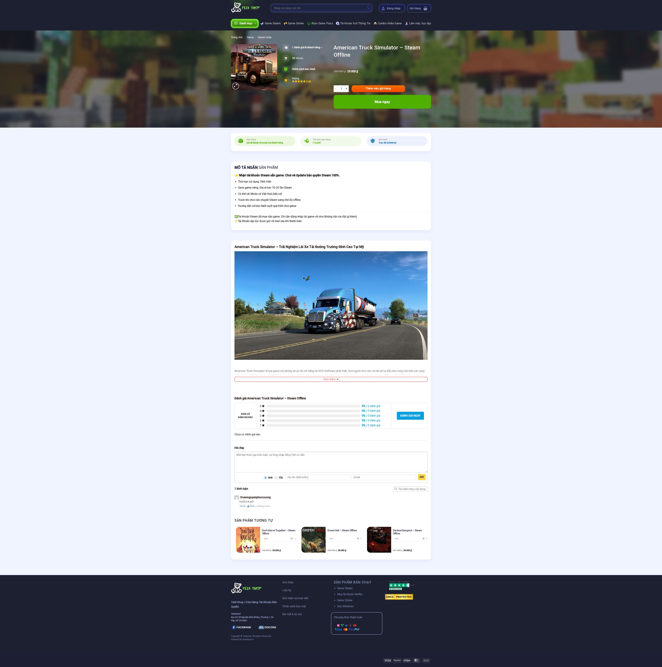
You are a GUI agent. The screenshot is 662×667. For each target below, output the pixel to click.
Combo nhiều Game (390, 23)
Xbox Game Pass (322, 23)
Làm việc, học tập (420, 23)
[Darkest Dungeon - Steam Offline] (379, 540)
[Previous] (234, 541)
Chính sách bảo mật (294, 606)
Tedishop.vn (248, 639)
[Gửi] (369, 8)
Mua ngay (382, 102)
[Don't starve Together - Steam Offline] (248, 540)
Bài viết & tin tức (292, 614)
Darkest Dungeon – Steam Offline (407, 532)
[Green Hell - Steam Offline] (314, 540)
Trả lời (242, 506)
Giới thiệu (287, 582)
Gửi (422, 477)
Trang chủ (237, 37)
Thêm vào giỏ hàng (378, 88)
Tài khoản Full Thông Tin (355, 23)
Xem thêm (329, 379)
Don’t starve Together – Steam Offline (278, 532)
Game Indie (265, 37)
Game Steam (273, 23)
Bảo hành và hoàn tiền (295, 598)
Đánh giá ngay (410, 415)
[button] (419, 8)
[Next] (427, 541)
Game (250, 37)
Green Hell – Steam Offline (342, 530)
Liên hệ (286, 590)
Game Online (296, 23)
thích (252, 506)
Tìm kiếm (395, 489)
